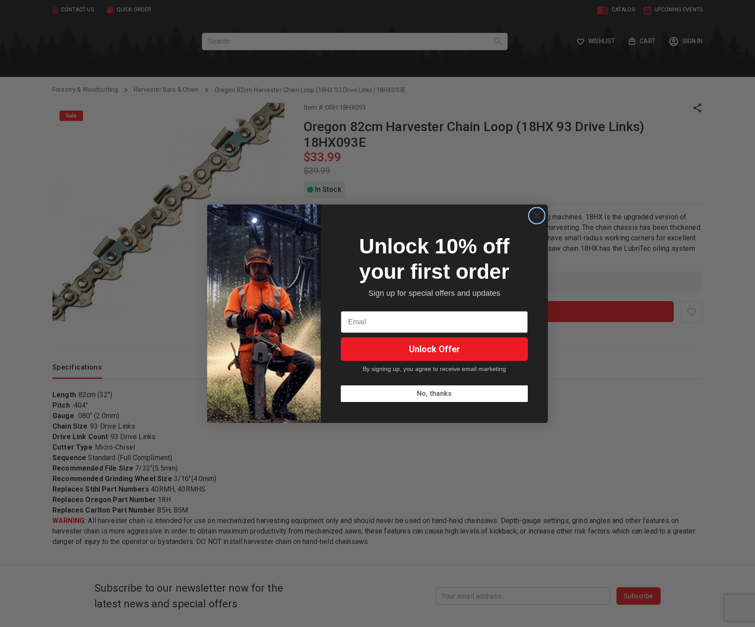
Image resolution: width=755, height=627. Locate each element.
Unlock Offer (434, 349)
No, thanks (434, 393)
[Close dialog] (536, 215)
